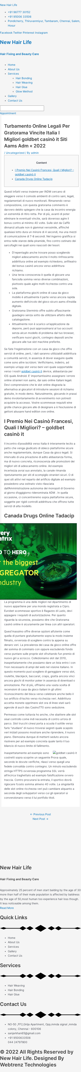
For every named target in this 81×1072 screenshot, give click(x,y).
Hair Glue (21, 87)
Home (11, 64)
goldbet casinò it (31, 371)
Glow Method (24, 91)
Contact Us (15, 100)
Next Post (40, 818)
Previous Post (40, 814)
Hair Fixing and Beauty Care (19, 54)
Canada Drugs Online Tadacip (33, 179)
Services (13, 73)
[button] (44, 73)
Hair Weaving (24, 82)
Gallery (12, 96)
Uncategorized (15, 152)
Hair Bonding (24, 78)
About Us (13, 69)
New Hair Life (8, 5)
